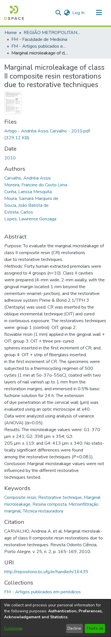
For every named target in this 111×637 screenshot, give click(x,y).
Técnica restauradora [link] (43, 511)
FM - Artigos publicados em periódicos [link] (39, 46)
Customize (13, 628)
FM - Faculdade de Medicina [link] (39, 39)
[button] (14, 13)
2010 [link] (10, 158)
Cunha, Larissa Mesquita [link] (28, 192)
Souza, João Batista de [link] (26, 205)
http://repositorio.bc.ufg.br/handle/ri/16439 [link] (46, 572)
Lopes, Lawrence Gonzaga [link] (30, 219)
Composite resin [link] (20, 497)
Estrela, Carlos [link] (18, 212)
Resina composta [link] (49, 504)
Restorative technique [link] (60, 497)
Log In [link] (78, 13)
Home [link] (11, 32)
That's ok (94, 628)
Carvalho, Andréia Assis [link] (27, 178)
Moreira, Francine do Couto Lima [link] (35, 185)
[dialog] (55, 618)
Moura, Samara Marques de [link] (31, 198)
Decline (74, 628)
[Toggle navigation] (99, 12)
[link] (42, 592)
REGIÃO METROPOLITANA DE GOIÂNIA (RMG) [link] (52, 32)
